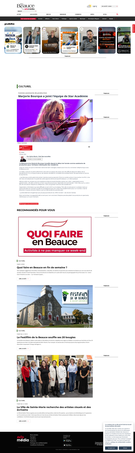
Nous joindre (34, 435)
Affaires (47, 18)
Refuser (125, 448)
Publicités (33, 441)
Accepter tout (111, 448)
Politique (64, 18)
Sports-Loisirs (73, 18)
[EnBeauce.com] (23, 440)
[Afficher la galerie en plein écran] (91, 101)
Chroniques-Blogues (93, 18)
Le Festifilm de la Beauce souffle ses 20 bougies (46, 337)
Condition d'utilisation (37, 445)
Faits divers (55, 18)
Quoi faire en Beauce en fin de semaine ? (42, 267)
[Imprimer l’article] (89, 147)
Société (40, 18)
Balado (111, 18)
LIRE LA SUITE (22, 278)
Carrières (33, 439)
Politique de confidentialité (38, 443)
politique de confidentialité (118, 442)
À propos (33, 437)
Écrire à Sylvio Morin (34, 159)
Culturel (104, 18)
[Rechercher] (117, 14)
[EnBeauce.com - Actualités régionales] (25, 6)
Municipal (82, 18)
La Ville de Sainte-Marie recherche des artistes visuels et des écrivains (54, 408)
